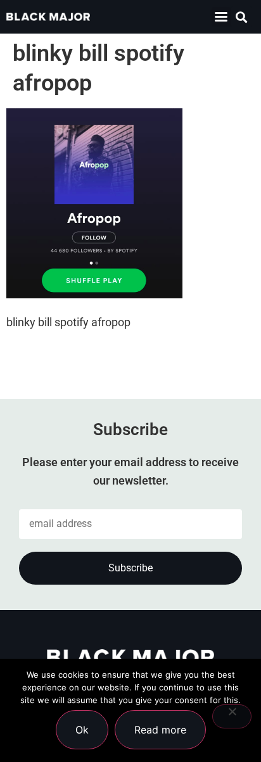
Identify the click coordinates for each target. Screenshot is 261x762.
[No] (231, 716)
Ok (82, 729)
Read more (160, 729)
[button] (221, 17)
